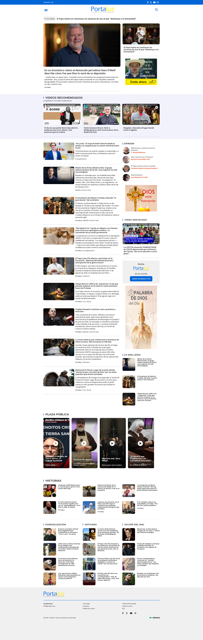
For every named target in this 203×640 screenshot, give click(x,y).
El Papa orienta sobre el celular (143, 166)
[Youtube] (154, 2)
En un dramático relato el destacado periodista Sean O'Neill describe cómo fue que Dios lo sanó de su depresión (79, 72)
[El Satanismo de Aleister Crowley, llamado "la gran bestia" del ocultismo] (58, 205)
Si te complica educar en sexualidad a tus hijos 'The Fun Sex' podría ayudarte (147, 503)
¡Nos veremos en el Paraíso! (142, 157)
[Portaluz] (102, 12)
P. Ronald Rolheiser (138, 152)
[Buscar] (156, 10)
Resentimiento (137, 175)
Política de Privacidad (129, 604)
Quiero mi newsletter (141, 279)
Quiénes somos (127, 606)
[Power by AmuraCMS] (154, 618)
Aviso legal (86, 604)
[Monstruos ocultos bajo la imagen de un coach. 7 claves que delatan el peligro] (128, 534)
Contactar (86, 606)
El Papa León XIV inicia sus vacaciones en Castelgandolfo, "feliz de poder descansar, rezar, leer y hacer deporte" (108, 576)
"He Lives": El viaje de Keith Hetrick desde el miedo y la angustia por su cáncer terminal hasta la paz (97, 145)
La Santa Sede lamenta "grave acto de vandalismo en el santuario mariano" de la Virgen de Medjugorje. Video (108, 532)
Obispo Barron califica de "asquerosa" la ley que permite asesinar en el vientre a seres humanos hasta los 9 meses (96, 286)
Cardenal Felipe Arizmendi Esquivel (144, 168)
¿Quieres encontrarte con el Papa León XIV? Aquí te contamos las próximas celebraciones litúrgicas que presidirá (108, 505)
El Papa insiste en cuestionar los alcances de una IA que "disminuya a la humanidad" (96, 18)
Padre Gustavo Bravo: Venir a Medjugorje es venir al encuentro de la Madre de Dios (101, 130)
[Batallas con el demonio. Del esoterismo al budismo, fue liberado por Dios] (128, 579)
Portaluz (47, 87)
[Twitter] (151, 2)
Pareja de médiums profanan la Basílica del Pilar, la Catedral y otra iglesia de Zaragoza (148, 546)
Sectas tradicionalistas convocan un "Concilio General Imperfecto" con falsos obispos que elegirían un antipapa (148, 562)
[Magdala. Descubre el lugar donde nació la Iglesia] (141, 114)
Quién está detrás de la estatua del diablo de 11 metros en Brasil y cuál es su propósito (108, 487)
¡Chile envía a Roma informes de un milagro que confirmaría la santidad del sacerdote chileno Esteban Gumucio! (69, 547)
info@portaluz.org (49, 606)
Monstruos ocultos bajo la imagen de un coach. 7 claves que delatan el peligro (148, 530)
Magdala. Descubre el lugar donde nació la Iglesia (138, 129)
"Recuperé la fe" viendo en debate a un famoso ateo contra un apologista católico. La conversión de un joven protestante (96, 230)
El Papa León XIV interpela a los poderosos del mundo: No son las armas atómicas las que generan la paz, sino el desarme (109, 547)
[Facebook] (148, 2)
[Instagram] (158, 2)
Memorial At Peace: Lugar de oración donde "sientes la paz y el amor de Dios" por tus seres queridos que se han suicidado (95, 372)
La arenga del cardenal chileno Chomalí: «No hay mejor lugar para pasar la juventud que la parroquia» (147, 487)
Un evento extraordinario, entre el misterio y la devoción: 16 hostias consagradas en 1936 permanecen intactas (68, 562)
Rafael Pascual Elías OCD (140, 159)
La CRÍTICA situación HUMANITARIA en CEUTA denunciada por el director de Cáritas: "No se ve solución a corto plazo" (140, 250)
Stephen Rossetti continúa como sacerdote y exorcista (95, 310)
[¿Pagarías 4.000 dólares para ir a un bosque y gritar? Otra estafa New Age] (49, 490)
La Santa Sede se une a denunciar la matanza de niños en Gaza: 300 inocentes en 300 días (97, 340)
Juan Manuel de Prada (139, 177)
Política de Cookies (89, 608)
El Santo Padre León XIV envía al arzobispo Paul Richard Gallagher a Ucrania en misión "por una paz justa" (109, 561)
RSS (123, 608)
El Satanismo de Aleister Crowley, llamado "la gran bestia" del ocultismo (95, 199)
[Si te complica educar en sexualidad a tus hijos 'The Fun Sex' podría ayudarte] (128, 507)
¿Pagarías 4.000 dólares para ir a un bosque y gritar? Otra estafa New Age (69, 486)
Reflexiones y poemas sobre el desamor (143, 149)
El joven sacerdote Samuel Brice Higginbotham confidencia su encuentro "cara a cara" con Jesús (68, 531)
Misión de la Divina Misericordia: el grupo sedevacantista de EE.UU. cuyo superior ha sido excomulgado (96, 170)
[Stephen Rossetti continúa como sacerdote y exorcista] (58, 317)
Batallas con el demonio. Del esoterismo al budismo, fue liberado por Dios (148, 575)
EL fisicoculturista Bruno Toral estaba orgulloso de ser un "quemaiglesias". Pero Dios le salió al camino (69, 504)
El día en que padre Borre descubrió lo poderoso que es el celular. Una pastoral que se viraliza (61, 130)
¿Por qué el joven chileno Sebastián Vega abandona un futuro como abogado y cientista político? (69, 575)
